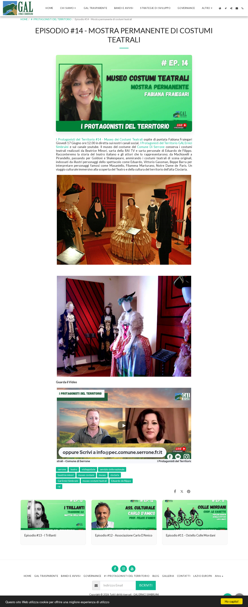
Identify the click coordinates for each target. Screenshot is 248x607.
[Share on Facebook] (175, 491)
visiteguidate (88, 469)
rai (59, 486)
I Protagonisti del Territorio (159, 143)
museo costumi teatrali (95, 480)
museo (102, 475)
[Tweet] (181, 491)
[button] (68, 8)
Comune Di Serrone (150, 147)
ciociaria (114, 475)
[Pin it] (188, 491)
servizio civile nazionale (112, 469)
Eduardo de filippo (121, 480)
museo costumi (86, 475)
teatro (73, 469)
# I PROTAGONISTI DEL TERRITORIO (51, 19)
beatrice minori (66, 475)
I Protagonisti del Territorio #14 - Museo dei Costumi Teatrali (99, 139)
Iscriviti (145, 585)
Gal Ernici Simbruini (68, 480)
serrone (62, 469)
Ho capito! (232, 601)
